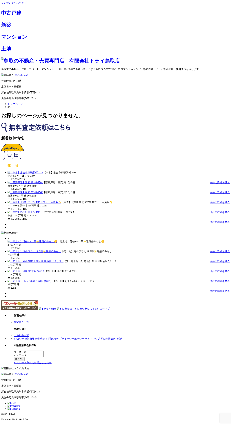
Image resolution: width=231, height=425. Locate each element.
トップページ (15, 104)
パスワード (20, 355)
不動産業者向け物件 (112, 338)
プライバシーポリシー (71, 338)
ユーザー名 (20, 352)
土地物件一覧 (21, 335)
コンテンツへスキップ (13, 2)
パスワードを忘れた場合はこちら (33, 362)
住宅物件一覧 (21, 322)
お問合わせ (52, 338)
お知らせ (19, 338)
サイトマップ (92, 338)
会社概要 (30, 338)
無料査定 (40, 338)
